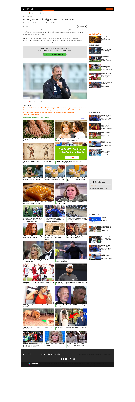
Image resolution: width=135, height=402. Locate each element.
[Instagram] (73, 360)
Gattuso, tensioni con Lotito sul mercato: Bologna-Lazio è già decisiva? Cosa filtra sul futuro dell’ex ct (52, 110)
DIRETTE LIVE (61, 8)
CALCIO (38, 8)
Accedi (109, 9)
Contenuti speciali (83, 354)
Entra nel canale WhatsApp (56, 54)
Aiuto (62, 365)
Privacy (42, 365)
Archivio (110, 354)
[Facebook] (62, 360)
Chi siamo (33, 365)
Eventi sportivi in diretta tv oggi (98, 188)
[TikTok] (69, 360)
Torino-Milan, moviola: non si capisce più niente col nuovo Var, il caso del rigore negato (48, 112)
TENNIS (83, 8)
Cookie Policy (48, 365)
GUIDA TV (92, 8)
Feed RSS (105, 354)
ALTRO (100, 8)
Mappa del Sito (98, 354)
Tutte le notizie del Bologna (31, 114)
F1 (69, 8)
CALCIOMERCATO (48, 8)
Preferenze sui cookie (55, 365)
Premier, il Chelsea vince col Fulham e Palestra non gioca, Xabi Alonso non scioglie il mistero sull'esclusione (54, 108)
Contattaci (91, 354)
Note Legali (38, 365)
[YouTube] (66, 360)
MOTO (75, 8)
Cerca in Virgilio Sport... (49, 354)
